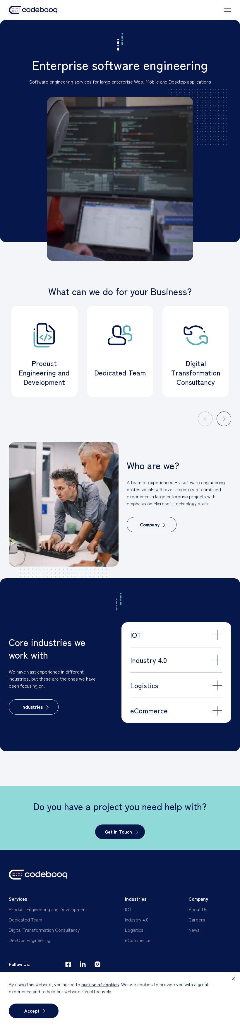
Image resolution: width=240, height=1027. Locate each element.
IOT (128, 909)
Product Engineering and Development (48, 909)
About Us (197, 909)
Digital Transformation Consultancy (44, 929)
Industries (32, 706)
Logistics (134, 929)
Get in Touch (118, 831)
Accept (32, 1010)
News (194, 929)
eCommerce (137, 939)
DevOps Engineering (29, 939)
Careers (196, 919)
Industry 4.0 (136, 919)
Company (150, 524)
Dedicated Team (25, 919)
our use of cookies (100, 984)
